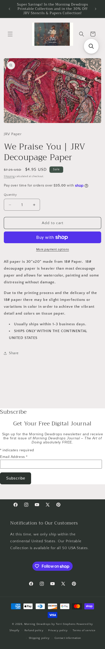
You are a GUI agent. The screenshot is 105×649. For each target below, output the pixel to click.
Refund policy (34, 630)
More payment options (52, 249)
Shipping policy (39, 638)
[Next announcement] (95, 8)
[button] (10, 34)
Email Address (14, 457)
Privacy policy (58, 630)
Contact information (68, 638)
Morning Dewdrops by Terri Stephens (50, 624)
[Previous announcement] (9, 8)
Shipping (9, 176)
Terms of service (84, 630)
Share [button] (14, 353)
